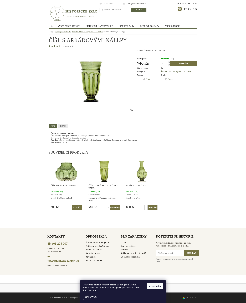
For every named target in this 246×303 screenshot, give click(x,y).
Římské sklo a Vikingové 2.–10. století (176, 71)
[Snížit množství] (169, 64)
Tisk (148, 79)
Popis (53, 126)
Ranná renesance (94, 253)
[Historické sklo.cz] (73, 13)
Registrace (192, 3)
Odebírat (191, 253)
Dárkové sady (127, 26)
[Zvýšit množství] (169, 62)
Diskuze (63, 126)
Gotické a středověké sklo (98, 246)
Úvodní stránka (52, 26)
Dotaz (170, 79)
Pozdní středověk (94, 250)
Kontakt (124, 250)
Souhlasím (155, 286)
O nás (123, 242)
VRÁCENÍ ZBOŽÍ (172, 26)
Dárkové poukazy (149, 26)
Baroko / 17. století (94, 260)
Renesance (91, 257)
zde (94, 290)
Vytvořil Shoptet (191, 298)
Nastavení (91, 296)
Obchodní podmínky (130, 257)
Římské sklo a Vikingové (97, 242)
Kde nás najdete (128, 246)
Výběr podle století (69, 26)
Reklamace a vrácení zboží (133, 253)
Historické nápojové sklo (99, 26)
